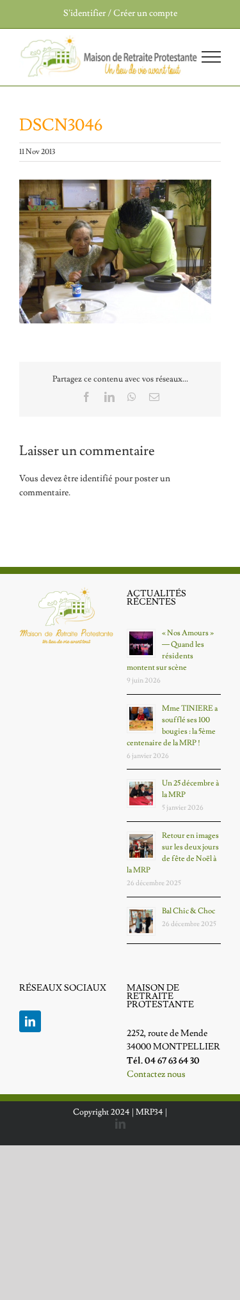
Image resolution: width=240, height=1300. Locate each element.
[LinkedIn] (30, 1021)
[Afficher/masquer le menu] (212, 57)
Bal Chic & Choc (188, 911)
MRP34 (149, 1112)
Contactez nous (156, 1074)
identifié (96, 478)
